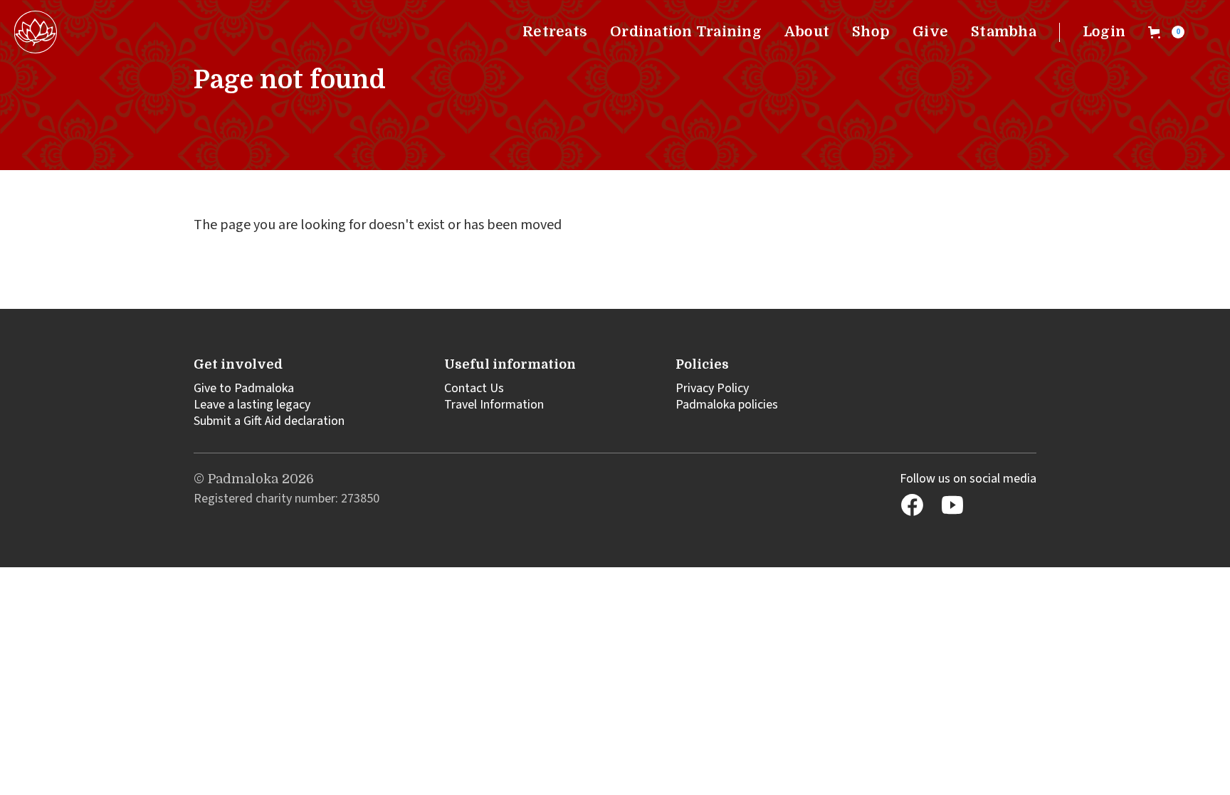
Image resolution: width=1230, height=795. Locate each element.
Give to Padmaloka (244, 388)
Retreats (554, 31)
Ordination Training (686, 31)
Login (1104, 31)
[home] (35, 32)
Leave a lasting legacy (252, 404)
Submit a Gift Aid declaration (269, 421)
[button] (1166, 32)
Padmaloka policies (727, 404)
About (806, 31)
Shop (871, 31)
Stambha (1003, 31)
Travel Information (494, 404)
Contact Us (474, 388)
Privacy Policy (712, 388)
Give (930, 31)
